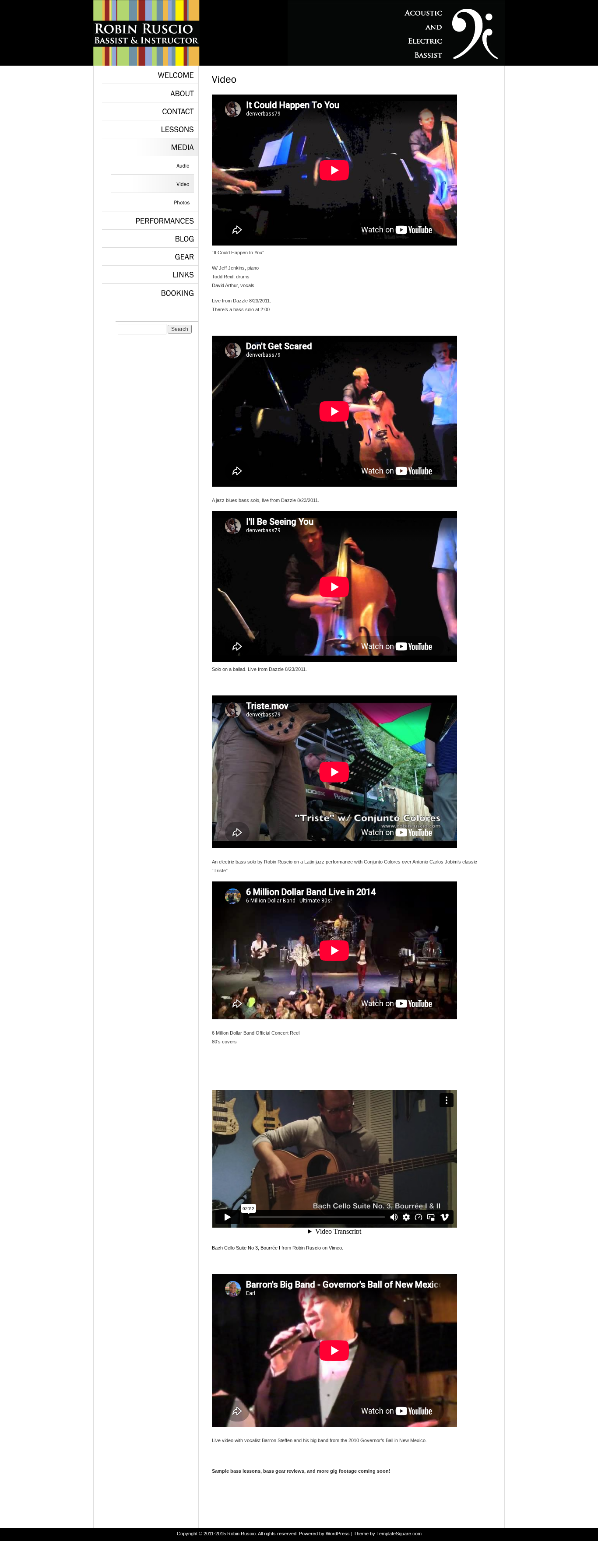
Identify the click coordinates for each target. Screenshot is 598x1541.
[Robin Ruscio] (146, 64)
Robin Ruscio (306, 1247)
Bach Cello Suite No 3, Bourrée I (246, 1247)
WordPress (338, 1533)
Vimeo (335, 1247)
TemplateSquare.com (399, 1533)
